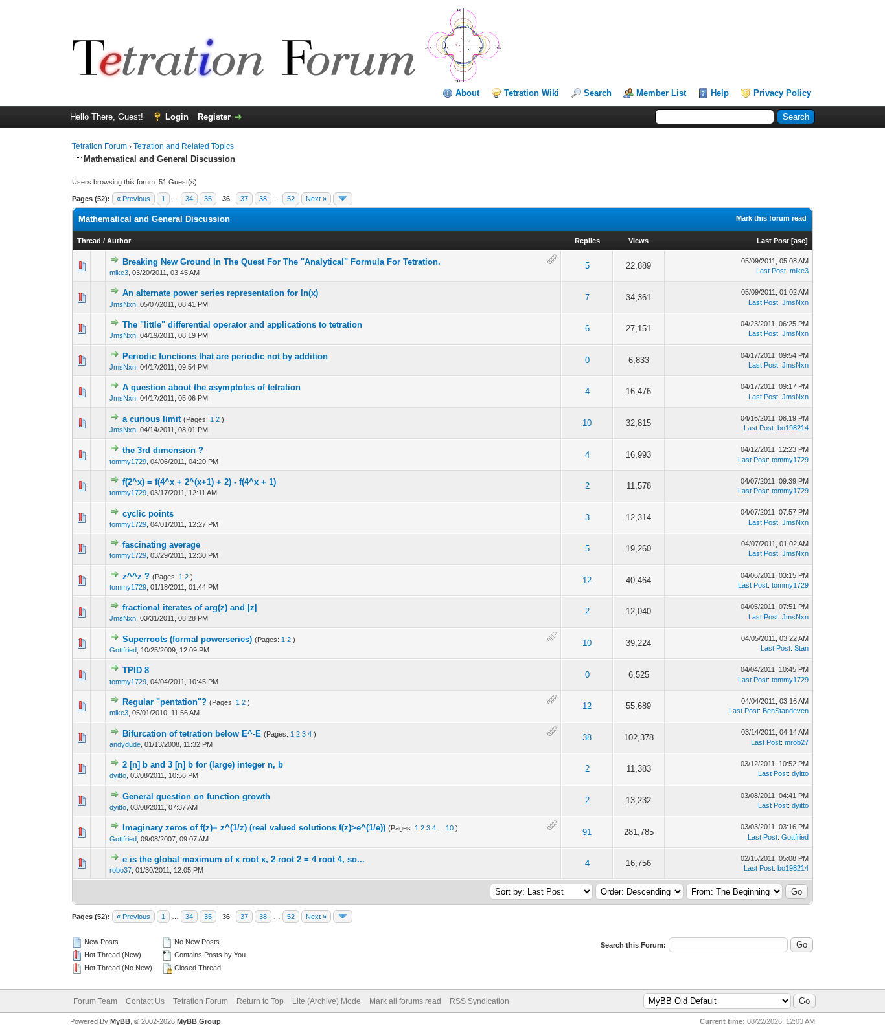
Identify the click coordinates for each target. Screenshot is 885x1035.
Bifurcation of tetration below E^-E (191, 734)
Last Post (773, 241)
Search (598, 93)
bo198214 (793, 428)
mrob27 (797, 742)
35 (208, 199)
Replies (587, 241)
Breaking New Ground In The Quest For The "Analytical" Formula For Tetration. (281, 262)
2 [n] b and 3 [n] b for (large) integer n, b (202, 765)
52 (291, 199)
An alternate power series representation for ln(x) (220, 293)
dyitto (117, 775)
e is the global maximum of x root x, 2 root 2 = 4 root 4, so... (243, 859)
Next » (316, 199)
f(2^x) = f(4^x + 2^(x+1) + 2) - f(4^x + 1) (199, 482)
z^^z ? (136, 576)
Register (214, 117)
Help (720, 93)
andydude (125, 744)
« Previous (133, 199)
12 (587, 580)
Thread (89, 241)
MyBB (120, 1021)
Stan (801, 648)
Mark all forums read (405, 1001)
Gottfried (123, 650)
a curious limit (151, 419)
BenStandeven (786, 711)
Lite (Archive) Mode (326, 1001)
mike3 (118, 272)
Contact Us (145, 1001)
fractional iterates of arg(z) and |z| (189, 607)
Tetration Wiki (531, 93)
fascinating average (161, 545)
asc (799, 241)
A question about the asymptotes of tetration (211, 387)
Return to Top (260, 1001)
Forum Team (95, 1001)
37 (244, 199)
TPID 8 (135, 670)
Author (119, 241)
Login (177, 117)
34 (189, 199)
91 (587, 832)
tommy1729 (127, 461)
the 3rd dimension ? (162, 450)
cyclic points (148, 513)
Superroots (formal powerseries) (187, 639)
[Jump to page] (342, 198)
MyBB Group (199, 1021)
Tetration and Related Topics (183, 146)
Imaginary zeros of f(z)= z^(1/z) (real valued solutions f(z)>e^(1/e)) (253, 827)
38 (263, 199)
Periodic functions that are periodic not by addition (225, 356)
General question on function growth (196, 796)
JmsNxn (122, 304)
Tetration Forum (99, 146)
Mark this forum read (771, 218)
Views (638, 241)
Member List (661, 93)
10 (587, 423)
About (467, 93)
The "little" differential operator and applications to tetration (242, 324)
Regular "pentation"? (164, 702)
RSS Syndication (479, 1001)
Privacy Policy (782, 93)
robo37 (120, 870)
